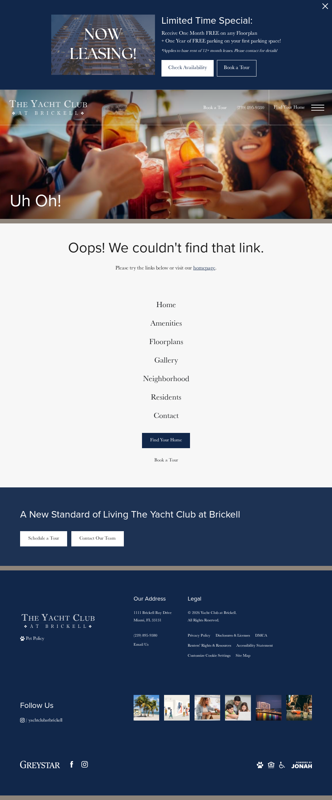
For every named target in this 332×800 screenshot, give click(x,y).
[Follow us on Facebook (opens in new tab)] (71, 764)
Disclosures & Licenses (233, 635)
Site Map (243, 655)
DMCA (261, 635)
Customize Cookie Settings (209, 655)
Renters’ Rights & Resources (209, 645)
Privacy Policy (199, 635)
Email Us (141, 644)
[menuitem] (166, 304)
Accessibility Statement (254, 645)
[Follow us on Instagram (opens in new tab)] (84, 764)
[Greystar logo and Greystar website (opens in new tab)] (40, 764)
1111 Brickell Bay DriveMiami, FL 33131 (153, 616)
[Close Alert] (325, 8)
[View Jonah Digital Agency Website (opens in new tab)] (301, 764)
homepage (204, 267)
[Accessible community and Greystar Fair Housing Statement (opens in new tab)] (282, 764)
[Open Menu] (317, 108)
